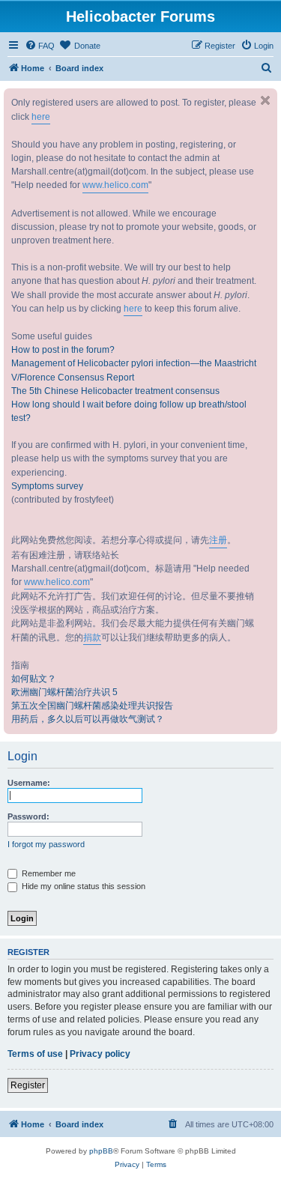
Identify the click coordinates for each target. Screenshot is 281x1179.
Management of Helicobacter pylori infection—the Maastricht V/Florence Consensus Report (133, 370)
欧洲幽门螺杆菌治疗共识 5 (64, 692)
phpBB (101, 1151)
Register (27, 1085)
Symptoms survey (47, 486)
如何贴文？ (33, 678)
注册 (218, 540)
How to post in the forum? (63, 350)
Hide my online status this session (82, 886)
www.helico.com (115, 185)
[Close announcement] (265, 100)
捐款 (92, 637)
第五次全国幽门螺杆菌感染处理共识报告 (92, 705)
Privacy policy (100, 1054)
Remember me (47, 873)
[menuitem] (40, 46)
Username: (28, 782)
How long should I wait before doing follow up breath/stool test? (129, 411)
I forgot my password (46, 844)
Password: (28, 816)
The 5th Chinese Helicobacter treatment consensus (115, 391)
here (40, 117)
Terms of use (35, 1054)
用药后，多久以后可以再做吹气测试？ (87, 719)
